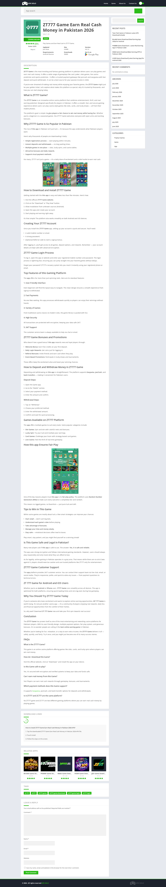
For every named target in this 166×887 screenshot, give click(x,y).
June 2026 (115, 88)
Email (26, 849)
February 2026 (117, 92)
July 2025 (115, 122)
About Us (122, 3)
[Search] (138, 10)
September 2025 (117, 114)
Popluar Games (119, 138)
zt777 (34, 794)
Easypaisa (36, 691)
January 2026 (116, 96)
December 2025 (117, 101)
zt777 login (86, 794)
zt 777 (27, 794)
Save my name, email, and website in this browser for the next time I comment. (52, 868)
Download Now (35, 721)
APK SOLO (45, 884)
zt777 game (43, 794)
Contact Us (133, 3)
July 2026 (115, 84)
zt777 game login (74, 794)
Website (26, 859)
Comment (28, 813)
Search (140, 21)
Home (106, 3)
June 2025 (115, 126)
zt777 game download (57, 794)
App (115, 146)
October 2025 (116, 109)
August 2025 (116, 118)
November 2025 (117, 105)
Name (26, 839)
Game (113, 3)
